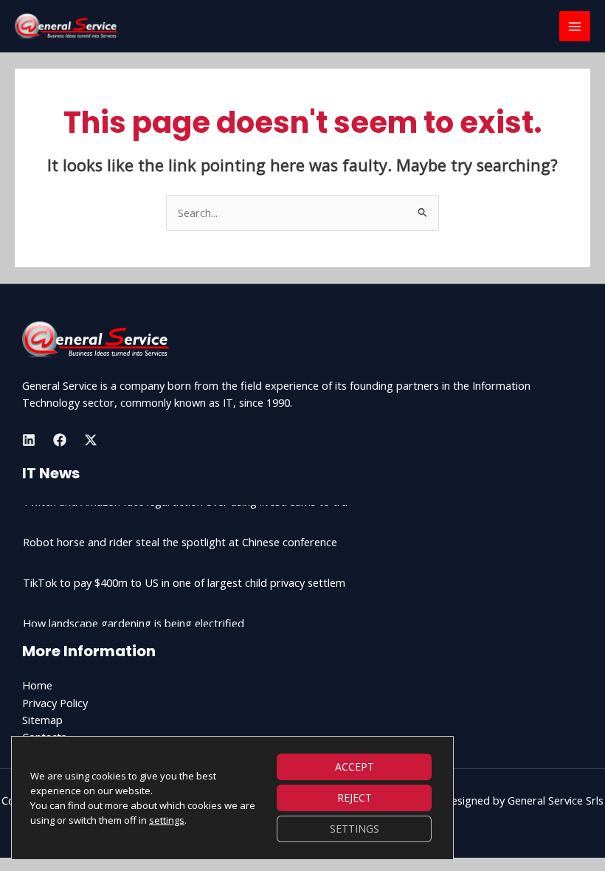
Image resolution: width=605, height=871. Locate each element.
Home (37, 685)
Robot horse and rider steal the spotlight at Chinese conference (180, 527)
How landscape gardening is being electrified (133, 609)
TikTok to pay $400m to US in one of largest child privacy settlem (184, 568)
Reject (354, 798)
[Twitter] (90, 440)
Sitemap (42, 719)
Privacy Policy (55, 702)
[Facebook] (59, 440)
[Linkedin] (28, 440)
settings (166, 820)
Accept (354, 767)
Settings (354, 829)
